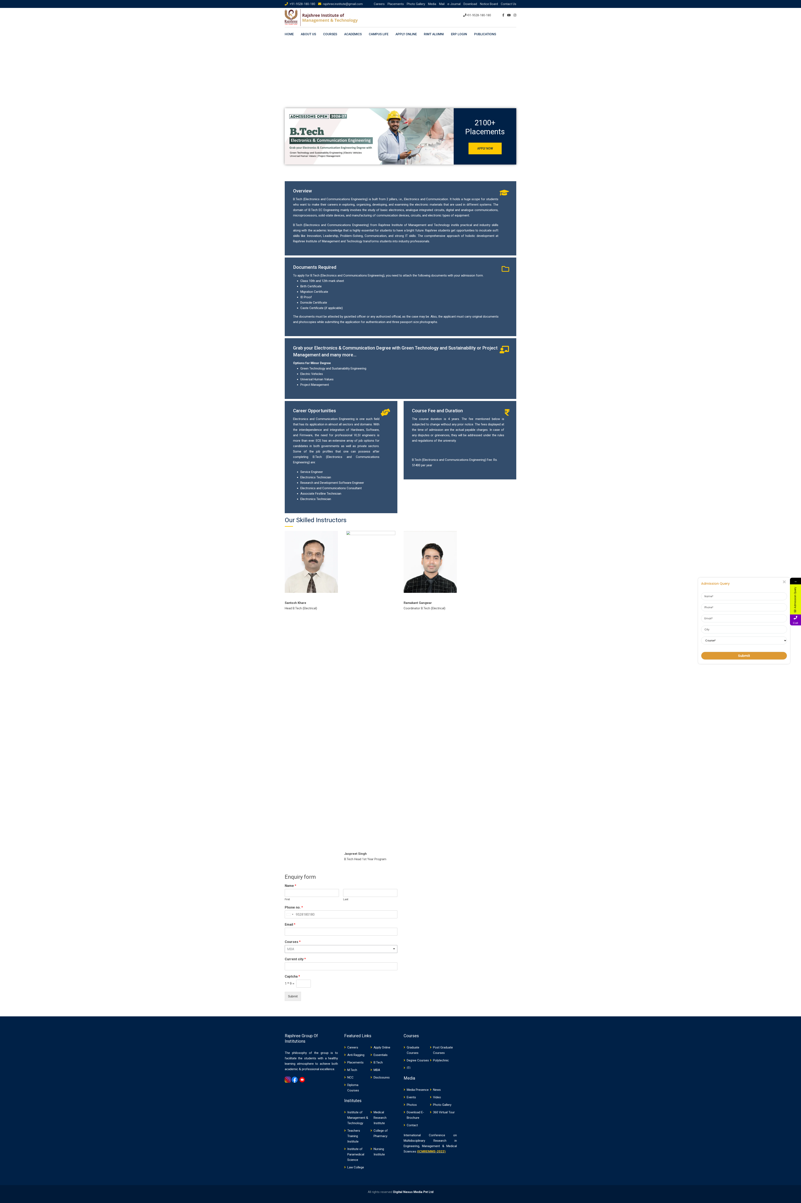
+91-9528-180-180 (302, 4)
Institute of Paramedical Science (355, 1154)
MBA (377, 1070)
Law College (355, 1167)
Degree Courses (418, 1060)
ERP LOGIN (459, 34)
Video (437, 1097)
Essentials (381, 1055)
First (287, 899)
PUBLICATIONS (485, 34)
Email (290, 924)
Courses (293, 942)
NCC (350, 1077)
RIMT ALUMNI (434, 34)
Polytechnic (441, 1060)
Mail (442, 4)
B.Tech (378, 1062)
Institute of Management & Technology (357, 1117)
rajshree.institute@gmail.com (343, 4)
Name (290, 886)
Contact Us (508, 4)
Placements (396, 4)
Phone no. (294, 907)
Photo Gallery (416, 4)
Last (345, 899)
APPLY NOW (485, 148)
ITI (408, 1068)
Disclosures (382, 1077)
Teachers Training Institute (353, 1136)
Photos (412, 1105)
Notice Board (489, 4)
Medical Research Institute (380, 1117)
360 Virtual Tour (444, 1112)
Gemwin (289, 1086)
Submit (293, 996)
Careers (379, 4)
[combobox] (290, 914)
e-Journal (454, 4)
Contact (412, 1125)
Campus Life (378, 34)
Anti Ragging (355, 1055)
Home (289, 34)
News (437, 1090)
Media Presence (418, 1090)
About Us (308, 34)
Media (432, 4)
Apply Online (406, 34)
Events (411, 1097)
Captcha (292, 976)
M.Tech (352, 1070)
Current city (295, 959)
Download (470, 4)
